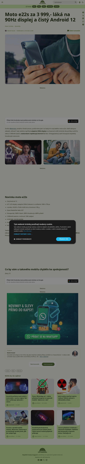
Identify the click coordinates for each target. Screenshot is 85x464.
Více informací (27, 231)
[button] (42, 234)
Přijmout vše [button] (63, 239)
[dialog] (42, 232)
